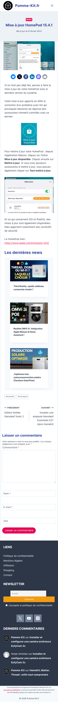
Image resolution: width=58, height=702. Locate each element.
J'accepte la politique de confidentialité (30, 605)
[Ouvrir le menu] (52, 5)
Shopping (8, 570)
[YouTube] (29, 618)
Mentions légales (13, 560)
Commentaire (10, 447)
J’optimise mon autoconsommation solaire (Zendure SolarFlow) (27, 377)
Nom (7, 493)
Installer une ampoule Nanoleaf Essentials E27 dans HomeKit (43, 416)
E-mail (8, 507)
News (29, 19)
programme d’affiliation (12, 690)
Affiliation (8, 565)
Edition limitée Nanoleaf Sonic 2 (14, 412)
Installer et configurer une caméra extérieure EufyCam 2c (31, 641)
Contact (7, 575)
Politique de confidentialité (18, 555)
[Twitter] (20, 618)
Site (6, 521)
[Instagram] (38, 618)
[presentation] (29, 270)
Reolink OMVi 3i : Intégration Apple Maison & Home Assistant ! (28, 331)
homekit (10, 396)
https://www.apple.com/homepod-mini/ (27, 243)
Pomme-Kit (18, 637)
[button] (13, 76)
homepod (22, 396)
